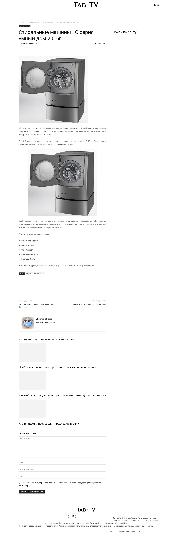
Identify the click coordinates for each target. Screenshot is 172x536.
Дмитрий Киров (27, 43)
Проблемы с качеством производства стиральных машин (57, 367)
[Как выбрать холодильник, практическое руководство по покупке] (62, 380)
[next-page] (21, 429)
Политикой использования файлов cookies (108, 523)
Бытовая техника (32, 22)
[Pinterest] (32, 49)
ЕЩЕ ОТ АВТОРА (64, 339)
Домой (21, 22)
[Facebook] (21, 49)
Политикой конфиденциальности (73, 523)
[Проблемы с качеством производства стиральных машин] (62, 352)
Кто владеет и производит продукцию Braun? (49, 423)
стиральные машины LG (35, 274)
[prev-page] (20, 429)
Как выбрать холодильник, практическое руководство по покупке (62, 395)
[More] (44, 49)
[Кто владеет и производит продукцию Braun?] (62, 409)
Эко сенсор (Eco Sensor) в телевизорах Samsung (36, 305)
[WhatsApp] (38, 49)
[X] (27, 49)
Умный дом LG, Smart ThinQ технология (89, 304)
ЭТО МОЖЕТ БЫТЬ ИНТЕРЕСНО (37, 339)
